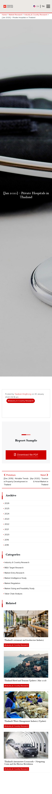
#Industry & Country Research (21, 401)
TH (43, 6)
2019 (7, 540)
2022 (7, 524)
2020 (7, 534)
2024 (7, 513)
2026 (7, 503)
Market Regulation (12, 583)
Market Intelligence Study (16, 578)
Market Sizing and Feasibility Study (19, 588)
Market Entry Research (14, 573)
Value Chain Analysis (13, 593)
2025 (7, 508)
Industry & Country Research (35, 15)
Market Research (15, 15)
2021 (7, 529)
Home (4, 15)
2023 (7, 519)
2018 (7, 545)
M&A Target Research (14, 567)
